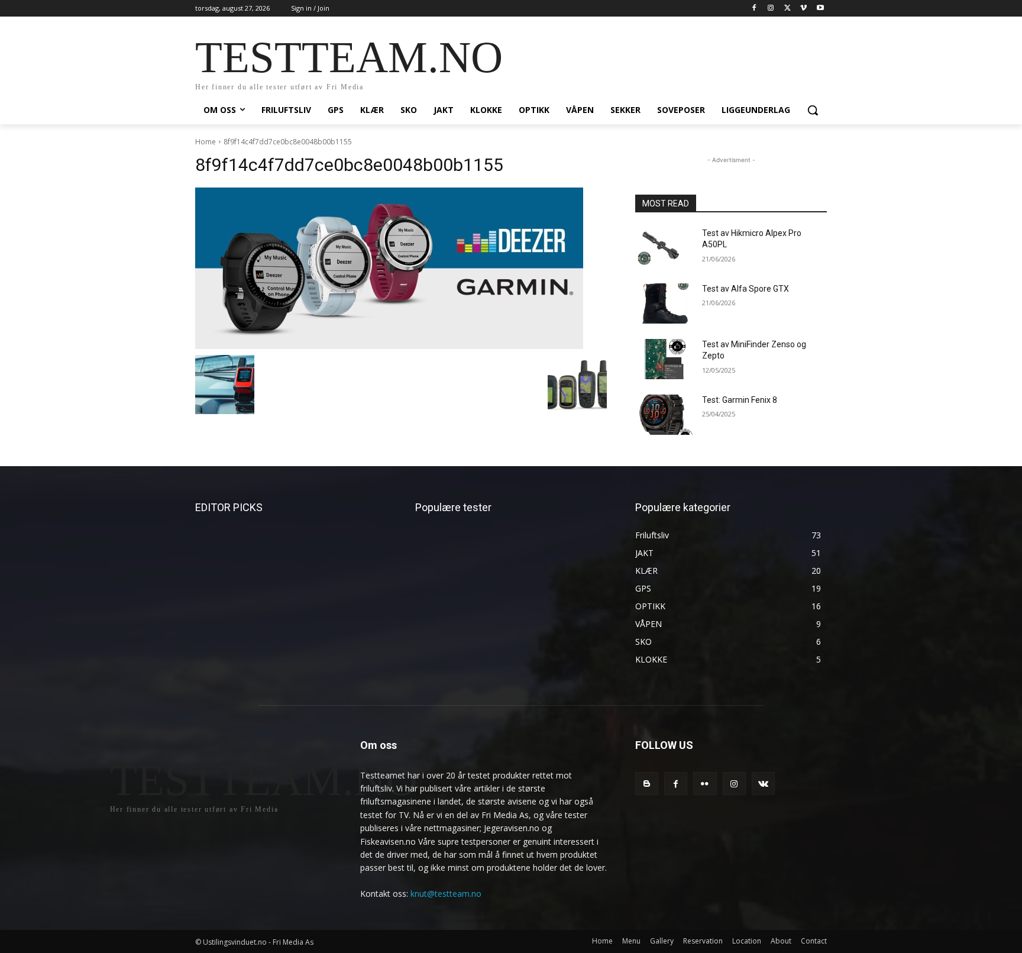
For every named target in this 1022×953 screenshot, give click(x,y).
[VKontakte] (763, 783)
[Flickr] (704, 783)
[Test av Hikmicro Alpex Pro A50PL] (664, 248)
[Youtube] (820, 8)
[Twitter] (787, 8)
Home (205, 142)
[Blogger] (646, 783)
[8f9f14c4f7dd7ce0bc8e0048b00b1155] (401, 268)
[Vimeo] (803, 8)
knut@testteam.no (445, 893)
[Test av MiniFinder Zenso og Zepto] (664, 359)
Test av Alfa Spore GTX (745, 288)
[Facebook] (754, 8)
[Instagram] (771, 8)
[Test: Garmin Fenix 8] (664, 415)
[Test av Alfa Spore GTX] (664, 303)
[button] (812, 110)
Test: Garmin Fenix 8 (739, 400)
